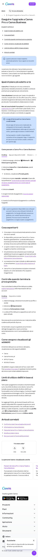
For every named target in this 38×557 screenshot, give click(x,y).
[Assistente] (34, 553)
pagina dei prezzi (7, 109)
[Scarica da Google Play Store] (8, 499)
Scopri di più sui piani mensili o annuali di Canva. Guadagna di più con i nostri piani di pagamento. (19, 183)
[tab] (4, 155)
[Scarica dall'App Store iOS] (22, 499)
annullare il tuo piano (11, 369)
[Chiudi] (34, 540)
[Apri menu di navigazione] (3, 3)
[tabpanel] (19, 307)
